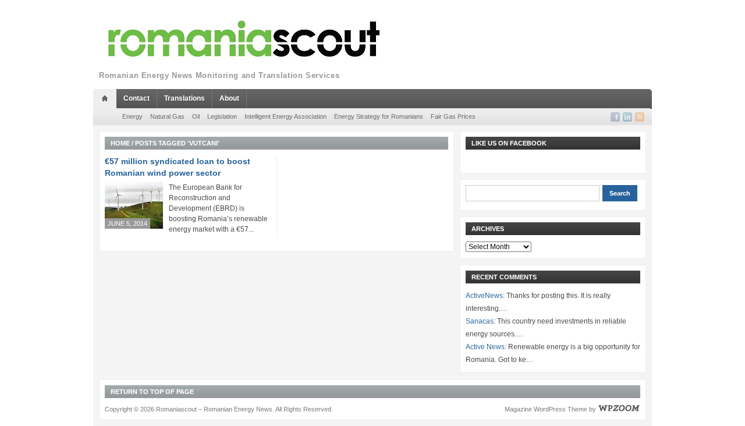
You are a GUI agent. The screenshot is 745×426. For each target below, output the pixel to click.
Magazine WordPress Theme (546, 409)
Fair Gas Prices (453, 116)
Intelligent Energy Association (285, 116)
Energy (132, 116)
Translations (184, 98)
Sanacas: (480, 321)
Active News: (486, 347)
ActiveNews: (485, 296)
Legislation (222, 116)
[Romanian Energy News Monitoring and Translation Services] (244, 39)
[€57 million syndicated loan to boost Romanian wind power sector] (134, 205)
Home (120, 143)
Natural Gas (167, 116)
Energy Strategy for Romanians (378, 116)
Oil (196, 116)
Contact (136, 98)
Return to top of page (152, 391)
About (229, 98)
